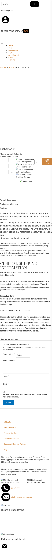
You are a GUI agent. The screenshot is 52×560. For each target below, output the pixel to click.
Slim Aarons (13, 50)
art (7, 10)
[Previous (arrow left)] (3, 556)
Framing (11, 60)
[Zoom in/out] (3, 552)
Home (10, 45)
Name (6, 376)
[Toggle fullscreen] (10, 552)
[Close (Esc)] (25, 552)
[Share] (18, 552)
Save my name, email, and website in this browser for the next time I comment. (25, 395)
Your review (9, 361)
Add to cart (47, 161)
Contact (11, 57)
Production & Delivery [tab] (9, 204)
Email (5, 384)
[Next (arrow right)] (10, 556)
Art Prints (7, 422)
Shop (10, 48)
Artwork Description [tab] (8, 200)
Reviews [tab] (3, 208)
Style (10, 52)
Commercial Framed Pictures (15, 444)
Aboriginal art (13, 55)
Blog (5, 449)
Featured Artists (10, 427)
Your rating (9, 354)
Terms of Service (10, 433)
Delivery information (11, 438)
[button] (3, 43)
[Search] (34, 4)
